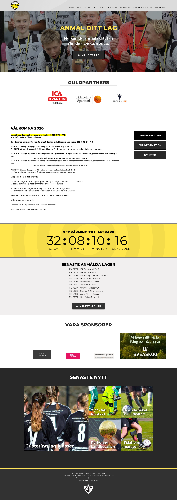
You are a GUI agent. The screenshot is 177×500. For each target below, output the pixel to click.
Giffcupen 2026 (108, 7)
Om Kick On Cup (142, 7)
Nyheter (150, 155)
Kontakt (125, 7)
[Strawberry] (104, 356)
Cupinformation (150, 145)
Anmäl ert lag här (88, 306)
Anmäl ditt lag (88, 55)
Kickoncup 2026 (86, 7)
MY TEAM (160, 7)
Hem (71, 7)
